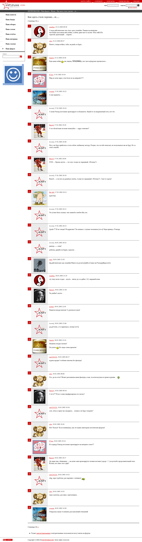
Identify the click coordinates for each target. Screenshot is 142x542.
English (136, 1)
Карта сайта (86, 1)
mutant (51, 306)
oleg (50, 41)
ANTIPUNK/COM (34, 11)
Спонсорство (124, 1)
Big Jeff (51, 192)
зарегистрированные (43, 533)
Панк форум (45, 11)
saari (50, 259)
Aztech (51, 58)
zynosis (51, 91)
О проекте (98, 1)
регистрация (133, 7)
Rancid (51, 125)
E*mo (51, 74)
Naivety (51, 290)
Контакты (111, 1)
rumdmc (52, 27)
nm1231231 (53, 357)
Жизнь (53, 11)
